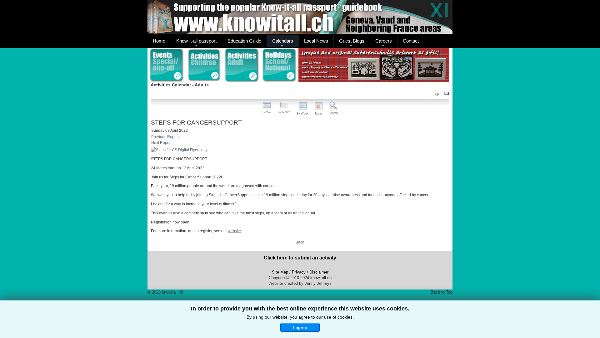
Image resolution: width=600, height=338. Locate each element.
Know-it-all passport (196, 41)
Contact (411, 41)
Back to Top (441, 292)
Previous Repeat (165, 137)
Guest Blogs (351, 41)
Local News (316, 41)
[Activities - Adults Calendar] (242, 65)
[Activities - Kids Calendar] (204, 65)
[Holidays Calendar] (279, 65)
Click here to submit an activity (300, 257)
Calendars (282, 41)
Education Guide (244, 41)
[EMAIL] (446, 93)
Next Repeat (161, 143)
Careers (383, 41)
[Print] (436, 93)
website (234, 231)
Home (159, 41)
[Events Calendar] (166, 65)
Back (300, 242)
